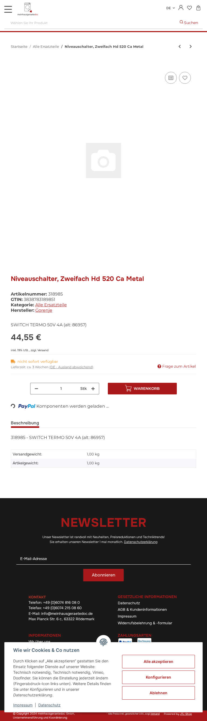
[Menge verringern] (36, 388)
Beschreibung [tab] (25, 423)
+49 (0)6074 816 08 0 (61, 602)
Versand (43, 350)
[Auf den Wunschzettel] (185, 78)
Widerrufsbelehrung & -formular (145, 623)
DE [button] (168, 8)
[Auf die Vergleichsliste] (171, 78)
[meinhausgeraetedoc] (28, 9)
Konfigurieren (158, 677)
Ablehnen (158, 692)
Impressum (127, 616)
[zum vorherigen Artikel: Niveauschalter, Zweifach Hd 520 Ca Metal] (179, 46)
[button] (181, 8)
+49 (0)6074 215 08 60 (62, 608)
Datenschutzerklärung (140, 542)
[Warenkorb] (198, 8)
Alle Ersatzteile (51, 304)
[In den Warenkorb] (15, 65)
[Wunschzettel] (189, 8)
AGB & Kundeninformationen (142, 609)
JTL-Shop (186, 714)
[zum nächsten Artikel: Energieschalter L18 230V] (190, 46)
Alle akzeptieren (158, 661)
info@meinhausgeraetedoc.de (67, 613)
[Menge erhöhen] (93, 388)
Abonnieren (103, 575)
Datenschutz (129, 603)
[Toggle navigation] (8, 9)
